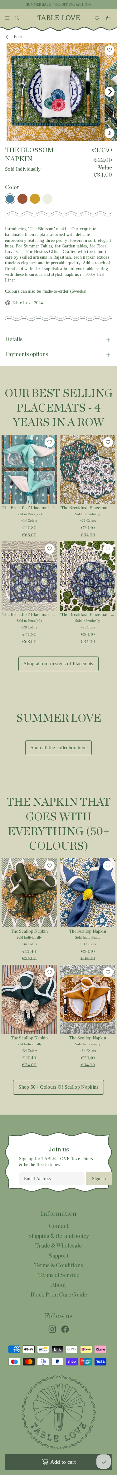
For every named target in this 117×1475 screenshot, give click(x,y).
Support (58, 1256)
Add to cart (63, 1462)
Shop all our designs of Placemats (58, 663)
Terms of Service (58, 1275)
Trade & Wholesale (58, 1246)
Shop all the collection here (59, 747)
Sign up (99, 1178)
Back (18, 36)
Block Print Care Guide (58, 1295)
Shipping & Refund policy (58, 1236)
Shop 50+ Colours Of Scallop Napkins (58, 1087)
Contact (58, 1226)
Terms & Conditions (58, 1265)
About (58, 1285)
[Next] (110, 92)
